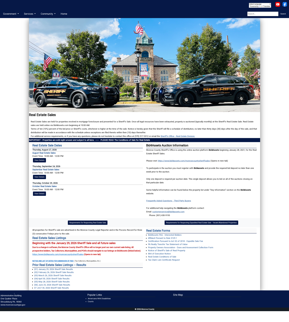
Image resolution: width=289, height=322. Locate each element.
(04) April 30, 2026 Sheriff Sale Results (52, 278)
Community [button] (47, 13)
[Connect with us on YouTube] (278, 4)
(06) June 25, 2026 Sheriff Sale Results (52, 285)
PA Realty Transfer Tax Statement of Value (168, 244)
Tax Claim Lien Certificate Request (164, 260)
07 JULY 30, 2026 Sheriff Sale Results (51, 288)
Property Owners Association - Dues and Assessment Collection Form (180, 247)
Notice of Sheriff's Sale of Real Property (166, 250)
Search (283, 14)
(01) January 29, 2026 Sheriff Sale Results (53, 269)
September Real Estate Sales (45, 169)
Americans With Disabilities (99, 298)
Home (64, 13)
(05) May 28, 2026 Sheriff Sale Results (52, 281)
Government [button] (10, 13)
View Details (39, 160)
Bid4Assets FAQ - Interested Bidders (165, 235)
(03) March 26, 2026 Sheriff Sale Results (53, 275)
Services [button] (29, 13)
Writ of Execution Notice (159, 253)
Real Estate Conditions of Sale (162, 257)
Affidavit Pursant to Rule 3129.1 (162, 238)
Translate (266, 6)
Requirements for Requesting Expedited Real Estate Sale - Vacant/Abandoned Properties (201, 223)
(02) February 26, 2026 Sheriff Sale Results (54, 272)
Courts (91, 301)
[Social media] (285, 4)
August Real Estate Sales (44, 153)
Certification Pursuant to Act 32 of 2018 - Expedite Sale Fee (175, 241)
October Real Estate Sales (44, 186)
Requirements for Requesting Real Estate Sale (87, 223)
